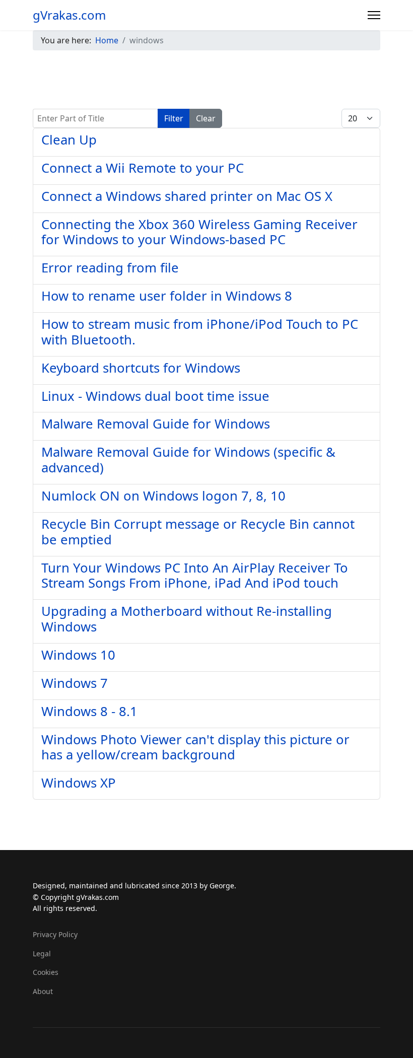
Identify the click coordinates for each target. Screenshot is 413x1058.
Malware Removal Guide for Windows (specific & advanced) (188, 459)
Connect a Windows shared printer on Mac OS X (186, 196)
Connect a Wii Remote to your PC (142, 168)
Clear (206, 118)
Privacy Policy (55, 934)
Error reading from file (110, 267)
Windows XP (78, 783)
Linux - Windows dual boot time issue (155, 396)
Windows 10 (78, 655)
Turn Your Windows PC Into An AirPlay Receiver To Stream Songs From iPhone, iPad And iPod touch (194, 575)
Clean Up (69, 140)
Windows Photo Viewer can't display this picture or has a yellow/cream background (195, 747)
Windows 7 (74, 683)
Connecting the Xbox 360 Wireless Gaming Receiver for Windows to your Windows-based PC (199, 232)
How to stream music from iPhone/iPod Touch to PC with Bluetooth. (199, 331)
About (43, 991)
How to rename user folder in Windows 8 (166, 296)
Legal (42, 953)
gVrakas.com (69, 15)
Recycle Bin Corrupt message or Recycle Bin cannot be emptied (198, 531)
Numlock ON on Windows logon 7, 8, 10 (163, 496)
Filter (173, 118)
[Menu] (374, 15)
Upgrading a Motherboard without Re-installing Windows (186, 619)
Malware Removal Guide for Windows (155, 424)
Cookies (45, 972)
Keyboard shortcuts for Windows (140, 368)
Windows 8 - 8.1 (89, 711)
